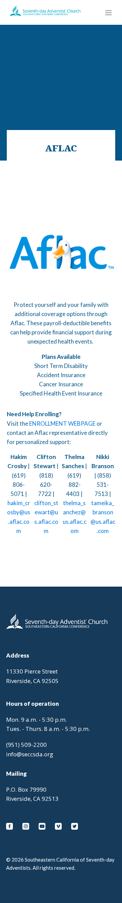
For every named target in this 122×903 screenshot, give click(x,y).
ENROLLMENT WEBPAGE (62, 423)
